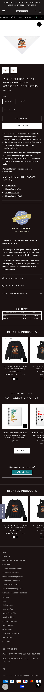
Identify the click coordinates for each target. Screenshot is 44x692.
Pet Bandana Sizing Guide (12, 589)
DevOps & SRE (8, 625)
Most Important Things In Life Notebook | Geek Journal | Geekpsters (15, 435)
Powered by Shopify (32, 676)
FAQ (4, 552)
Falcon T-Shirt (10, 185)
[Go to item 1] (5, 70)
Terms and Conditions (11, 581)
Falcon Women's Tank (13, 196)
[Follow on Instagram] (3, 669)
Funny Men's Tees (9, 613)
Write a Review (24, 473)
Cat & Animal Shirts (10, 621)
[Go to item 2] (13, 70)
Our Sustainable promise (12, 577)
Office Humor (8, 629)
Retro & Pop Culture (10, 633)
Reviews (5, 597)
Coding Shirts (7, 605)
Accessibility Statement (12, 568)
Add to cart (22, 118)
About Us (6, 556)
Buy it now (22, 126)
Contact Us (6, 564)
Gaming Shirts (8, 617)
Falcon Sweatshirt (12, 192)
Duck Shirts (7, 637)
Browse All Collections (11, 585)
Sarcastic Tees (8, 609)
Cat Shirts (6, 642)
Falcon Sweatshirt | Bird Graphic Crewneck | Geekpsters (15, 368)
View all (22, 451)
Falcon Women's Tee (13, 189)
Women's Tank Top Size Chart (14, 593)
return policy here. (10, 264)
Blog (4, 601)
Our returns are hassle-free (13, 560)
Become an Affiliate (10, 573)
